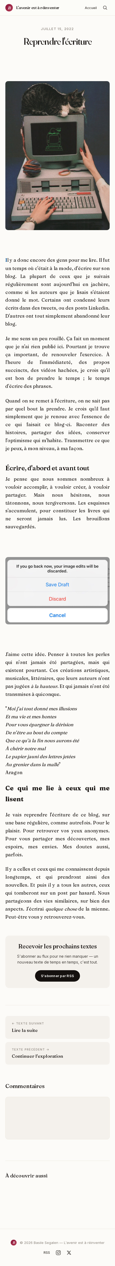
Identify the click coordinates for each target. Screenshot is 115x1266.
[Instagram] (58, 1252)
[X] (69, 1252)
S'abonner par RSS (57, 976)
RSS (47, 1252)
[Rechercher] (105, 7)
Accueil (91, 8)
